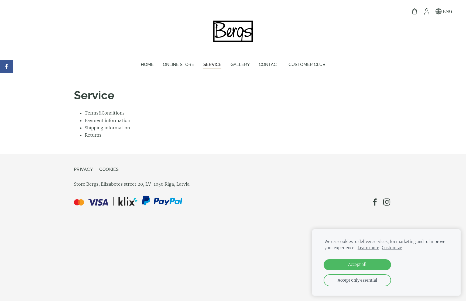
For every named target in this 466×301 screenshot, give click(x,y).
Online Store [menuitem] (178, 64)
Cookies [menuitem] (109, 169)
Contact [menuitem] (269, 64)
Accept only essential (357, 280)
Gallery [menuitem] (240, 64)
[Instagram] (386, 202)
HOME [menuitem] (147, 64)
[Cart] (415, 11)
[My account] (426, 11)
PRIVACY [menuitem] (83, 169)
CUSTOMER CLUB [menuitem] (307, 64)
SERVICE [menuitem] (212, 64)
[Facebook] (374, 202)
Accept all (357, 264)
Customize (392, 247)
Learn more (368, 247)
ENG (447, 11)
